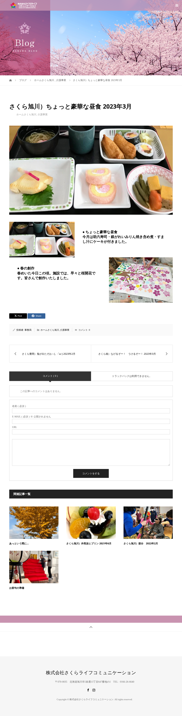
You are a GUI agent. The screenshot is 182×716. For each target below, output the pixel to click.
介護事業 (43, 114)
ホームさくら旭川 (26, 114)
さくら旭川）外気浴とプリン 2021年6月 (88, 543)
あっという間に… (19, 543)
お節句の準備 (16, 587)
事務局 (28, 330)
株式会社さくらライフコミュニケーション (91, 673)
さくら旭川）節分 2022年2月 (141, 543)
